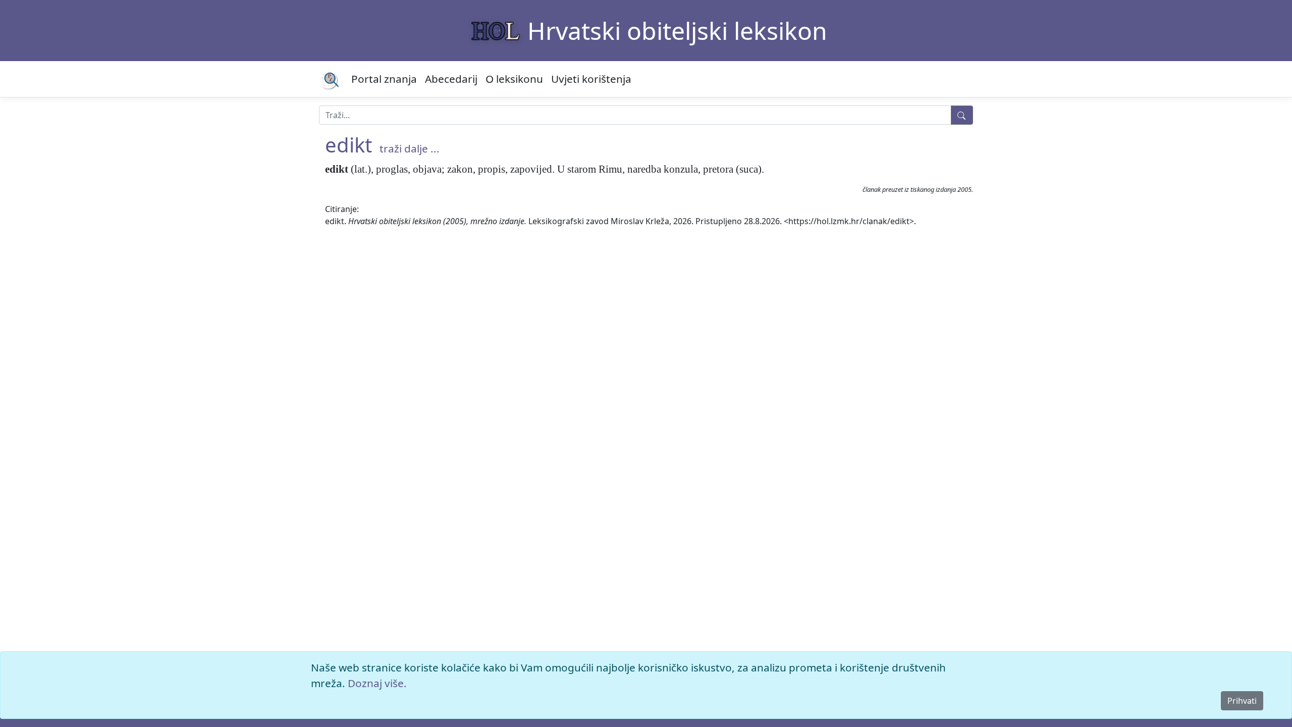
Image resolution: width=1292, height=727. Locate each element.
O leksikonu (514, 79)
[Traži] (962, 115)
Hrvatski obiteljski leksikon (677, 30)
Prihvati (1242, 700)
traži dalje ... (410, 148)
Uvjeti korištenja (591, 79)
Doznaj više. (377, 683)
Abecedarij (451, 79)
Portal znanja (384, 79)
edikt (348, 145)
